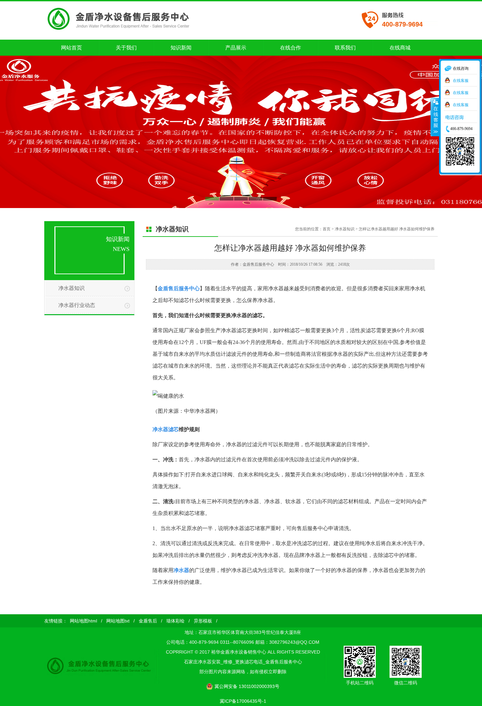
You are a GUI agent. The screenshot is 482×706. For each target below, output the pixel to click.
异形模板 (203, 620)
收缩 (435, 117)
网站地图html (83, 620)
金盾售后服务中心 (179, 288)
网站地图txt (118, 620)
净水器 (181, 570)
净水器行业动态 (76, 305)
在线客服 (461, 80)
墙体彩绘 (175, 620)
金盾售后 (148, 620)
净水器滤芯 (165, 429)
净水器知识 (71, 288)
